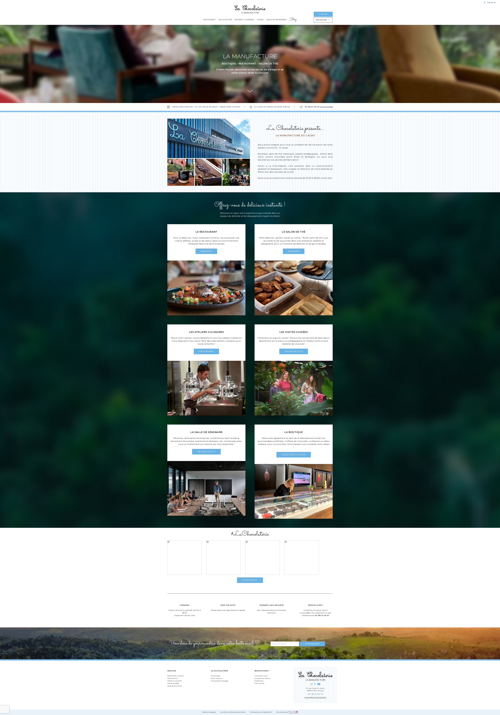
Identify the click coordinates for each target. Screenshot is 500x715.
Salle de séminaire (174, 686)
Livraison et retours (262, 678)
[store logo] (250, 9)
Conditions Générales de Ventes (233, 712)
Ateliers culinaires (174, 681)
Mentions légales (209, 712)
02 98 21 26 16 (322, 615)
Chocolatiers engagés (219, 681)
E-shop (323, 14)
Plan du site (259, 683)
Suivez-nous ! (250, 580)
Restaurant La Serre (175, 676)
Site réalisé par (282, 712)
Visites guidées (173, 683)
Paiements (259, 681)
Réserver (322, 20)
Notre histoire (216, 678)
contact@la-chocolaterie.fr (312, 613)
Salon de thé (172, 678)
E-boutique (215, 676)
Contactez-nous (261, 676)
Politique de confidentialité (261, 712)
